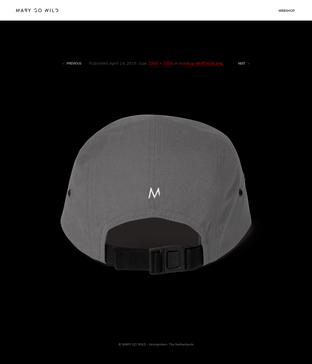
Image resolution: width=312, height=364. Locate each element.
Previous (74, 63)
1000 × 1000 (160, 63)
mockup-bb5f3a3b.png (201, 63)
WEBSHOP (286, 10)
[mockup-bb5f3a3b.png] (156, 192)
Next (241, 63)
